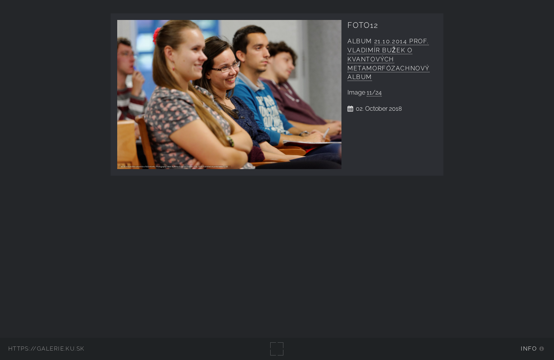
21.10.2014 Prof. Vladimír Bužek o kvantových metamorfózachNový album (388, 59)
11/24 (374, 92)
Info (529, 348)
